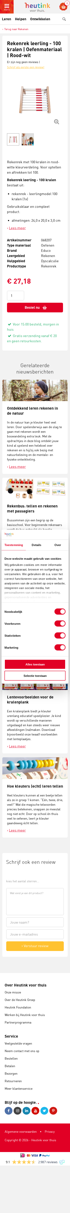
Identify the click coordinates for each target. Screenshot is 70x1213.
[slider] (19, 872)
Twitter (44, 1111)
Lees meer (17, 228)
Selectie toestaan (35, 675)
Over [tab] (57, 545)
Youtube (36, 1111)
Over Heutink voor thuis (25, 985)
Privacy (50, 1132)
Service (11, 1036)
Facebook (9, 1111)
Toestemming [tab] (13, 545)
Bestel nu (32, 307)
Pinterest (53, 1111)
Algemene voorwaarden (21, 1132)
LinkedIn (27, 1111)
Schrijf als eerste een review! (25, 67)
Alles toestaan (35, 664)
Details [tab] (36, 545)
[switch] (60, 623)
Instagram (18, 1111)
